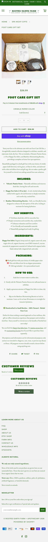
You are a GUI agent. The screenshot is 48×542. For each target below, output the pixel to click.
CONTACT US (7, 443)
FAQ (3, 426)
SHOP (4, 429)
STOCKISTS (6, 450)
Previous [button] (5, 56)
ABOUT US (6, 433)
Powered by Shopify (24, 522)
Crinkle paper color (24, 109)
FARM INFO (7, 440)
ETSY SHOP (7, 436)
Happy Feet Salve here (20, 328)
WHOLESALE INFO (10, 446)
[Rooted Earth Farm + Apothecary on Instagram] (26, 537)
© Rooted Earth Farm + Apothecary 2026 (24, 519)
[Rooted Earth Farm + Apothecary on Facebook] (22, 537)
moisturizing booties (14, 330)
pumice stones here (36, 328)
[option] (24, 55)
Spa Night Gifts (19, 22)
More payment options (24, 141)
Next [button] (42, 56)
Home (4, 22)
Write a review (18, 370)
